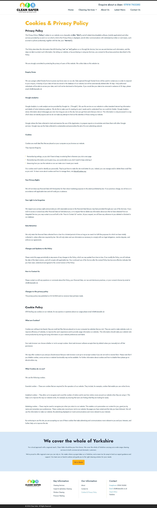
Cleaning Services (87, 9)
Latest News (119, 9)
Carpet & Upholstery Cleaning (62, 489)
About (83, 485)
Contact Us (135, 9)
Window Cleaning (58, 492)
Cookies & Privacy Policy (89, 492)
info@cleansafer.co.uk (120, 489)
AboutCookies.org (80, 171)
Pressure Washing (59, 496)
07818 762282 (132, 4)
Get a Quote (78, 462)
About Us (105, 9)
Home (71, 9)
